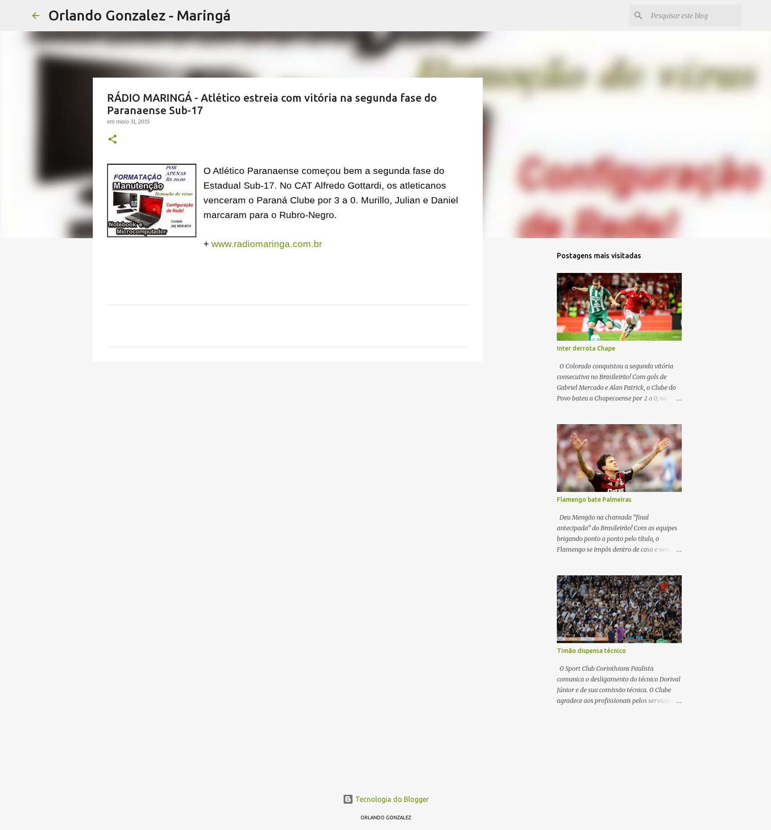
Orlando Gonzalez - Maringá (139, 15)
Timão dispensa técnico (591, 650)
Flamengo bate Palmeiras (594, 499)
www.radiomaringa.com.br (266, 244)
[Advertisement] (287, 437)
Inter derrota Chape (586, 348)
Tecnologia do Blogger (391, 799)
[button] (112, 140)
